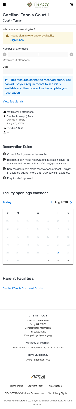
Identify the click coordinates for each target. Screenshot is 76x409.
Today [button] (7, 202)
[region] (38, 261)
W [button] (38, 212)
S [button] (7, 212)
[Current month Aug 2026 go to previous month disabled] (51, 202)
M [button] (18, 212)
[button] (38, 335)
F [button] (58, 212)
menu (4, 4)
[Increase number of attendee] (71, 54)
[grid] (38, 237)
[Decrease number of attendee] (4, 54)
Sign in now (17, 40)
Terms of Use (37, 393)
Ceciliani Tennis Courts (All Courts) (23, 288)
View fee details (13, 101)
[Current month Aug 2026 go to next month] (71, 202)
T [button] (28, 212)
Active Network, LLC (22, 400)
